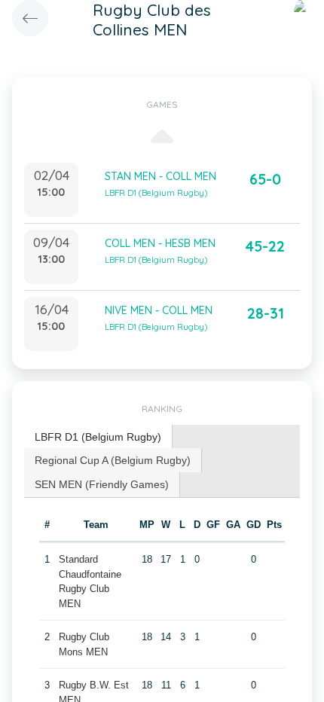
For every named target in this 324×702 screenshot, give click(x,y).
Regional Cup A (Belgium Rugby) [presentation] (113, 460)
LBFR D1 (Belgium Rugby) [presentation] (98, 437)
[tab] (98, 437)
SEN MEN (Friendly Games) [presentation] (102, 484)
